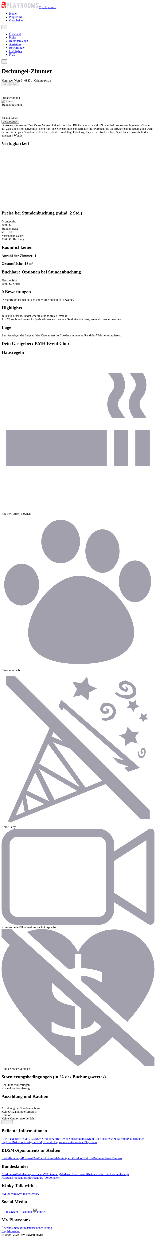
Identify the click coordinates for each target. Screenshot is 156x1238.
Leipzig (88, 1158)
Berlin (5, 1158)
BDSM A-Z (25, 1138)
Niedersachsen (68, 1174)
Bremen (117, 1158)
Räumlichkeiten (18, 40)
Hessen (81, 1174)
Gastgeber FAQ (33, 1142)
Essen (108, 1158)
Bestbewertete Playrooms (82, 1142)
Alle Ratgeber (10, 1138)
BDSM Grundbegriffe (46, 1138)
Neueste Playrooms (55, 1142)
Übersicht (15, 34)
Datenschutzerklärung (39, 1227)
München (26, 1158)
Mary (36, 1193)
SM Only (7, 1193)
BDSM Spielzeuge (70, 1138)
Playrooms (15, 17)
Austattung (15, 44)
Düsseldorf (77, 1158)
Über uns (7, 1227)
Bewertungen (17, 47)
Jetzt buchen (10, 84)
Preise (12, 37)
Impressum (19, 1227)
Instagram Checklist (94, 1138)
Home (13, 13)
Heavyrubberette (23, 1193)
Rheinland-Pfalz (96, 1174)
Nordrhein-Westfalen (14, 1174)
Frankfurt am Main (49, 1158)
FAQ (12, 54)
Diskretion (18, 1142)
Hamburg (14, 1158)
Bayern (31, 1174)
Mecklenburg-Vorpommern (43, 1177)
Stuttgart (65, 1158)
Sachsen (110, 1174)
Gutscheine (16, 20)
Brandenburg (19, 1177)
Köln (35, 1158)
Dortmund (99, 1158)
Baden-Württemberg (47, 1174)
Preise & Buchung (117, 1138)
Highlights (15, 51)
